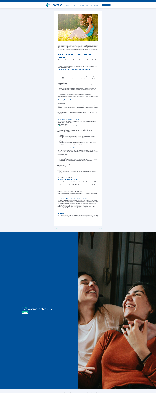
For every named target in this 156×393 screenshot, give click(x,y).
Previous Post (56, 228)
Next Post (100, 228)
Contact (96, 5)
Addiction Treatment (64, 42)
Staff (91, 5)
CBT (59, 125)
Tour (87, 5)
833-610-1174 (25, 312)
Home (67, 5)
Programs (73, 5)
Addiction (59, 42)
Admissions (81, 5)
